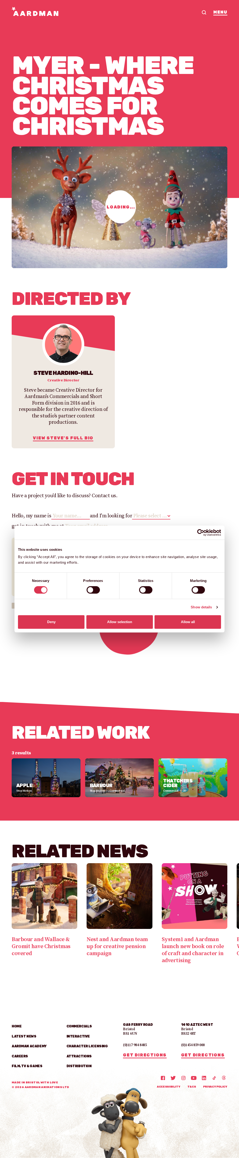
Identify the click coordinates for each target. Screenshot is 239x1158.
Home (16, 1026)
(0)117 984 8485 (135, 1045)
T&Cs (191, 1086)
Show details (201, 607)
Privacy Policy (215, 1086)
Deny (51, 622)
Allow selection (119, 622)
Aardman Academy (29, 1046)
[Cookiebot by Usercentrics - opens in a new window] (200, 532)
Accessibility (168, 1086)
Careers (20, 1056)
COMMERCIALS (79, 1026)
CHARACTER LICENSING (87, 1046)
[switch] (93, 590)
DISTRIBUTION (79, 1066)
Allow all (188, 622)
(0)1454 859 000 (193, 1045)
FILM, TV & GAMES (27, 1066)
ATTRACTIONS (79, 1056)
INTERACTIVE (78, 1036)
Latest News (24, 1036)
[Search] (204, 12)
